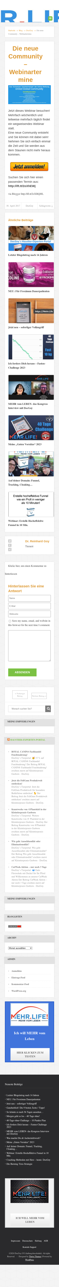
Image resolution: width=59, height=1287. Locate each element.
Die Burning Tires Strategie (19, 1163)
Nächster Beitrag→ (39, 696)
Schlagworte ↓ (46, 205)
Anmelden (16, 971)
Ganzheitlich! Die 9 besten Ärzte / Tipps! (26, 1107)
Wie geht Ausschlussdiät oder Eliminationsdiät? (25, 842)
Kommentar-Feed (20, 984)
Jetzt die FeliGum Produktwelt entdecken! (26, 782)
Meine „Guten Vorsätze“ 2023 (20, 1142)
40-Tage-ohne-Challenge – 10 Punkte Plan (26, 1120)
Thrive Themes (35, 1256)
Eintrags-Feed (18, 977)
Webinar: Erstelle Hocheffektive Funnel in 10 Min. (28, 1154)
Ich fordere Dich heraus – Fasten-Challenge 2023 (27, 1125)
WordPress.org (18, 991)
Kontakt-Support (29, 1246)
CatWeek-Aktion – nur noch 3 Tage (29, 867)
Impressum (15, 1240)
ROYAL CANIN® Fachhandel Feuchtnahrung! (26, 753)
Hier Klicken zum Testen (30, 1054)
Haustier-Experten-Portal (27, 739)
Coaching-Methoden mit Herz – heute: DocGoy (28, 1159)
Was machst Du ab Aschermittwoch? (23, 1138)
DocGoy (29, 205)
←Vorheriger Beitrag (20, 694)
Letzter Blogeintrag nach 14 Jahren (23, 1095)
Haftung (38, 1240)
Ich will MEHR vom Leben (30, 1220)
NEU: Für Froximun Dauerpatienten (23, 1099)
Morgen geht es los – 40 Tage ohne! (23, 1116)
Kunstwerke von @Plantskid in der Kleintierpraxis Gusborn (28, 811)
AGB (46, 1240)
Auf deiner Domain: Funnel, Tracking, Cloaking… (24, 1147)
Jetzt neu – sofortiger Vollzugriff (22, 1103)
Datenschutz (27, 1240)
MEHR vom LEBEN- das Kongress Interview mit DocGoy (28, 1132)
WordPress (29, 1259)
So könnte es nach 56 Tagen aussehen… (25, 1111)
